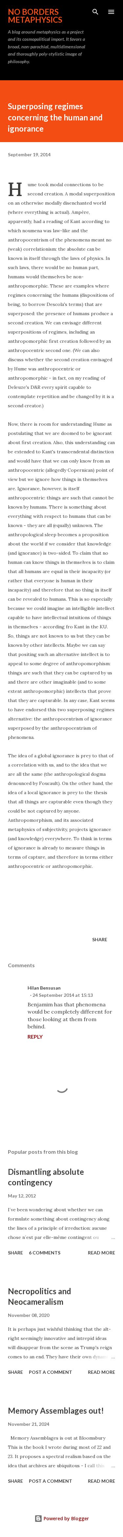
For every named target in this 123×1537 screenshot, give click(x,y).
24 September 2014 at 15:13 (62, 995)
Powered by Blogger (65, 1518)
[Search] (95, 12)
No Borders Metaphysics (35, 15)
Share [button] (99, 939)
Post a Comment (50, 1372)
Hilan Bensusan (44, 988)
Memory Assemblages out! (56, 1410)
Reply (35, 1036)
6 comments (44, 1252)
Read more (101, 1252)
